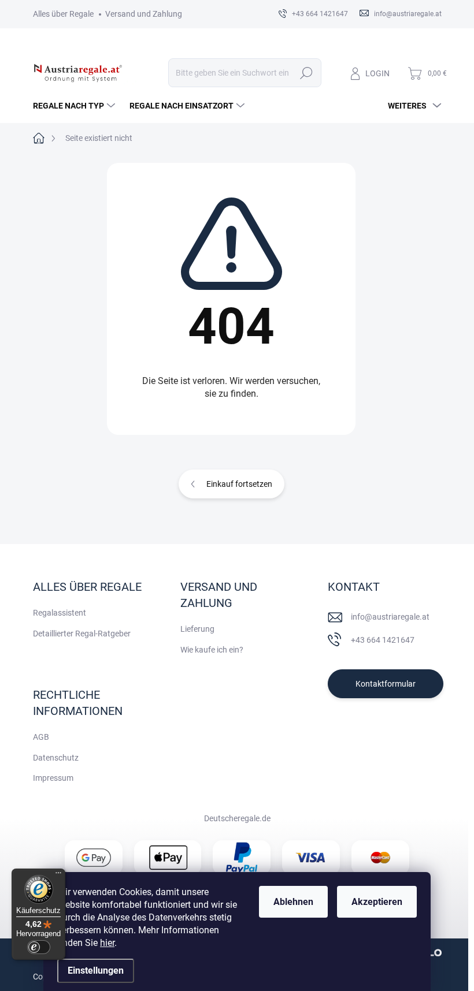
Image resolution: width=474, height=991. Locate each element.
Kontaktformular (386, 683)
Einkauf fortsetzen (239, 484)
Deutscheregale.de (237, 818)
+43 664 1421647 (382, 639)
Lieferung (197, 629)
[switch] (38, 947)
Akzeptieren (376, 901)
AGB (41, 737)
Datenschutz (56, 757)
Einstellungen (96, 970)
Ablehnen (293, 901)
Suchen (306, 72)
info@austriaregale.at (390, 616)
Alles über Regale (63, 13)
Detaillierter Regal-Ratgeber (82, 633)
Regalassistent (59, 612)
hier (107, 942)
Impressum (53, 778)
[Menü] (58, 875)
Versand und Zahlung (143, 13)
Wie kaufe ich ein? (211, 649)
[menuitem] (75, 105)
